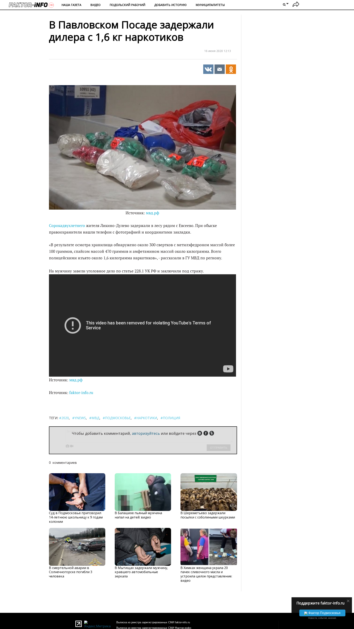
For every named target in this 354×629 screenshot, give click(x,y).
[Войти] (296, 5)
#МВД (94, 418)
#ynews (79, 418)
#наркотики (145, 418)
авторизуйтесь (146, 433)
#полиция (170, 418)
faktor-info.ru (81, 392)
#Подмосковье (117, 418)
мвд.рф (152, 212)
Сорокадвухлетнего (67, 225)
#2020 (64, 418)
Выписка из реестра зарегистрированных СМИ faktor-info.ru (153, 622)
